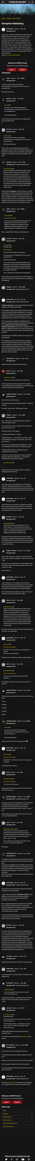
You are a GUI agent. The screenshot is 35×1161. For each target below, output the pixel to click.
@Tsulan (5, 135)
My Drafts (17, 1113)
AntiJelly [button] (8, 162)
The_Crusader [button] (10, 1045)
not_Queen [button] (9, 956)
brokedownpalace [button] (11, 721)
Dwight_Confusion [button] (11, 394)
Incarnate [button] (9, 129)
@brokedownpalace (9, 829)
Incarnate (7, 215)
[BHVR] (17, 2)
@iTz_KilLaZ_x (7, 1014)
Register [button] (22, 69)
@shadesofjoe (7, 168)
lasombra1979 (8, 377)
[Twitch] (29, 1160)
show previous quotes (10, 218)
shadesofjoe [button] (9, 28)
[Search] (29, 2)
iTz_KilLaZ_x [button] (9, 983)
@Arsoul (5, 644)
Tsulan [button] (8, 78)
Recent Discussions (8, 1126)
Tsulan (6, 105)
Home (4, 1110)
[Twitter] (6, 1160)
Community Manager (14, 55)
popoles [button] (8, 98)
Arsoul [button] (8, 600)
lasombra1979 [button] (10, 358)
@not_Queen (23, 1036)
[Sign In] (32, 2)
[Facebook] (11, 1160)
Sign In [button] (12, 69)
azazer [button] (8, 371)
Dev (7, 55)
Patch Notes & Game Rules (10, 1123)
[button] (3, 29)
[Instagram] (17, 1160)
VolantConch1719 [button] (11, 853)
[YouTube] (23, 1160)
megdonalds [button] (9, 968)
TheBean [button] (8, 287)
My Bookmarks (17, 1117)
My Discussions (7, 1120)
